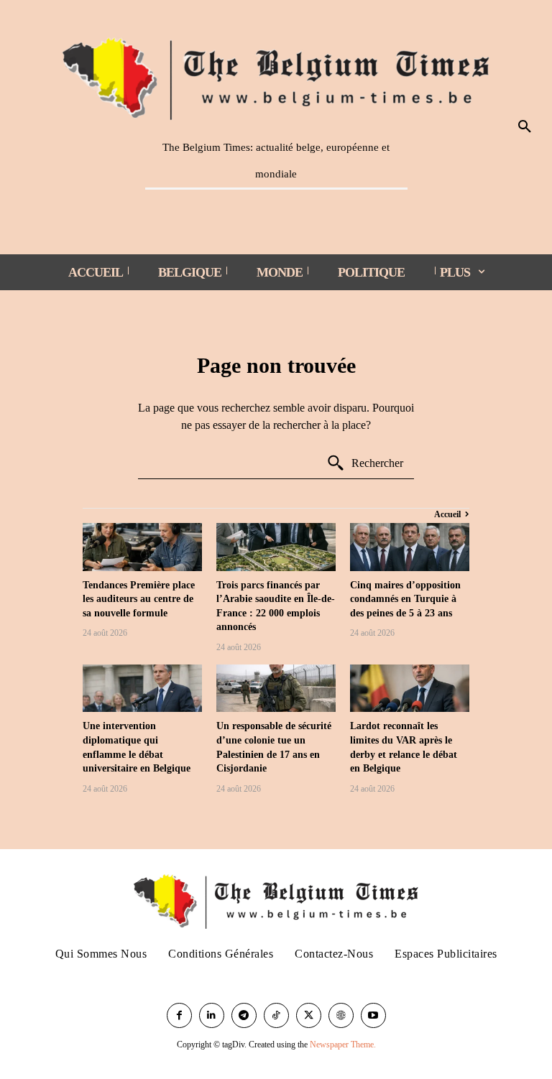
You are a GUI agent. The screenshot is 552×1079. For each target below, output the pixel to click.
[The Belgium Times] (276, 76)
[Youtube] (373, 1015)
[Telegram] (244, 1015)
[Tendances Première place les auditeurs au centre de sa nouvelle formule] (142, 546)
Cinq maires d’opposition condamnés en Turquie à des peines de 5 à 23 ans (405, 599)
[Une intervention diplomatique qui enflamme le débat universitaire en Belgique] (142, 688)
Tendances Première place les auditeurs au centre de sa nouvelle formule (139, 599)
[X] (308, 1015)
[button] (524, 127)
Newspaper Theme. (343, 1044)
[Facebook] (179, 1015)
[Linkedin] (211, 1015)
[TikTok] (276, 1015)
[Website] (341, 1015)
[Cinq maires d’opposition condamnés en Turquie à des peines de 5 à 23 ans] (409, 546)
